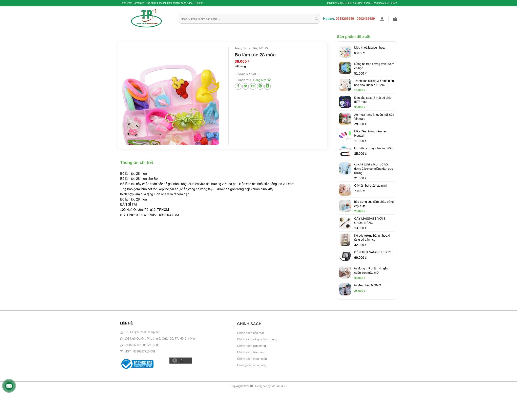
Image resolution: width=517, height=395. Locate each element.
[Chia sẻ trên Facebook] (238, 86)
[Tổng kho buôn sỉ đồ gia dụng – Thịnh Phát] (146, 18)
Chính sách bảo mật (250, 333)
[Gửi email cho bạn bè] (253, 86)
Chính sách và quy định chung (257, 339)
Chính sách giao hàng (251, 345)
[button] (382, 18)
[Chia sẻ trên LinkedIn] (267, 86)
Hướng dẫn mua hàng (251, 365)
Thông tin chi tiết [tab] (136, 162)
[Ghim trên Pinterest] (260, 86)
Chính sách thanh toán (252, 358)
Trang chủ (241, 48)
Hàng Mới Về (260, 48)
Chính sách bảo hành (251, 352)
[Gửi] (316, 18)
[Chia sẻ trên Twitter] (245, 86)
